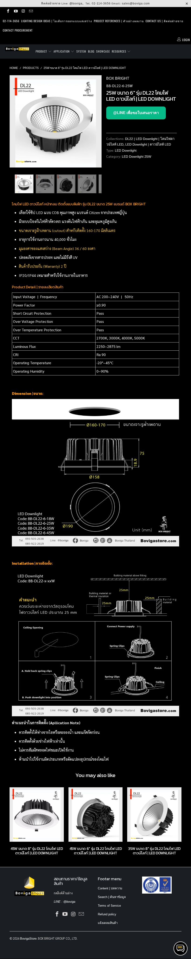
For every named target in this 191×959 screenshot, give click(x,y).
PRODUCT (42, 51)
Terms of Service (109, 905)
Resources (119, 51)
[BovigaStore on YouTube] (15, 11)
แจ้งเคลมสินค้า (108, 923)
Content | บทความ (110, 888)
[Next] (97, 121)
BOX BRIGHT (117, 78)
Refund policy (107, 914)
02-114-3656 (101, 3)
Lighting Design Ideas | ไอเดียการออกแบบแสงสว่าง (56, 21)
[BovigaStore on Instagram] (23, 11)
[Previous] (14, 121)
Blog (91, 51)
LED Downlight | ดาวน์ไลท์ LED (148, 144)
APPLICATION (62, 51)
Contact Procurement (18, 30)
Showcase (103, 51)
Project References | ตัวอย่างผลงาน (119, 21)
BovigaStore (28, 938)
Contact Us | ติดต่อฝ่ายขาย (164, 21)
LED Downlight (125, 150)
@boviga (75, 3)
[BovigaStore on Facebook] (8, 11)
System (81, 51)
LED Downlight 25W (136, 156)
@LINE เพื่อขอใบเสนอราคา (136, 113)
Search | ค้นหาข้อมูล (112, 897)
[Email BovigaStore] (30, 11)
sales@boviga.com (136, 3)
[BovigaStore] (18, 49)
